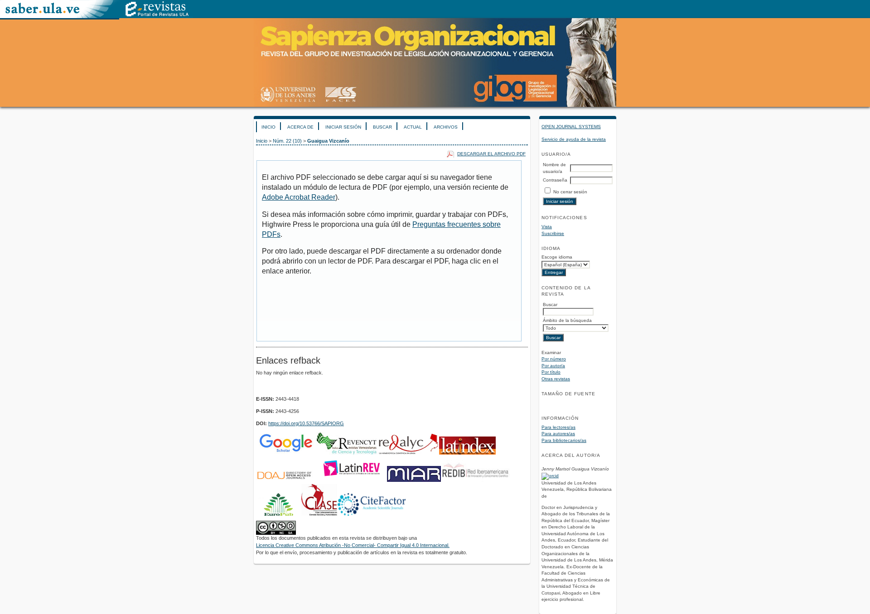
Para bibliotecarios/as (563, 440)
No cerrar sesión (570, 191)
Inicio (268, 127)
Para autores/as (558, 433)
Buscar (382, 127)
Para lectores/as (558, 427)
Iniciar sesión (343, 127)
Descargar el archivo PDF (491, 153)
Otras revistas (555, 378)
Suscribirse (552, 233)
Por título (551, 371)
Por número (553, 358)
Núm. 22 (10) (287, 141)
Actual (413, 127)
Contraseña (555, 179)
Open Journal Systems (571, 126)
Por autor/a (553, 365)
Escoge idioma (556, 256)
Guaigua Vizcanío (328, 141)
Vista (546, 226)
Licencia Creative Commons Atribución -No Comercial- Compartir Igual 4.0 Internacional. (353, 545)
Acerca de (300, 127)
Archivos (446, 127)
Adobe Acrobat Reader (298, 197)
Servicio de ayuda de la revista (573, 139)
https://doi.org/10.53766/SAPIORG (306, 423)
